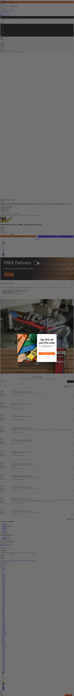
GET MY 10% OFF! (47, 353)
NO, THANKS (47, 356)
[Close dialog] (55, 335)
